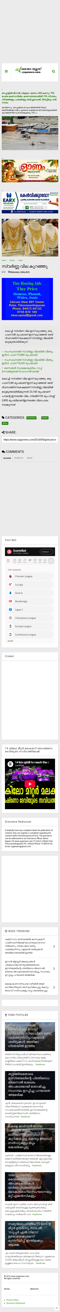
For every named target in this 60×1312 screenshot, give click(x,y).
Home (4, 260)
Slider (21, 260)
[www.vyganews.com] (28, 73)
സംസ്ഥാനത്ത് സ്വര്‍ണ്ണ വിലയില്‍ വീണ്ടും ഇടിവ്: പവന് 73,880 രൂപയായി (27, 353)
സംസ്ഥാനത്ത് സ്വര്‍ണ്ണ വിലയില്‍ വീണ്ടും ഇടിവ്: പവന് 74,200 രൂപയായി (27, 361)
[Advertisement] (28, 33)
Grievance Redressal (15, 1303)
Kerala (12, 260)
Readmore (40, 1064)
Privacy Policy (12, 1300)
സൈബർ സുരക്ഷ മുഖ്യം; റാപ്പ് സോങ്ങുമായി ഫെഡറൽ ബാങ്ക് (22, 370)
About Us (34, 1289)
